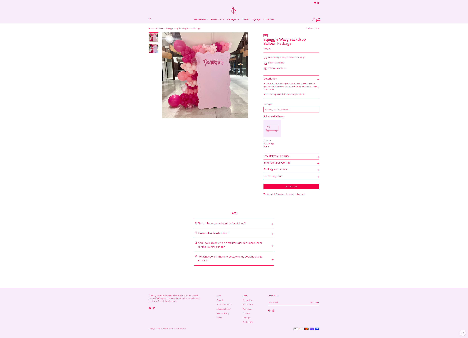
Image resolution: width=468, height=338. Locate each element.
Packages (247, 309)
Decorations (248, 300)
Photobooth (248, 304)
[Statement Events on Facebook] (315, 3)
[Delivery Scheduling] (272, 128)
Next (317, 29)
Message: (267, 104)
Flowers (246, 313)
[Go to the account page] (312, 19)
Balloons (159, 29)
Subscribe (314, 302)
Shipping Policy (224, 309)
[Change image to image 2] (153, 48)
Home (151, 29)
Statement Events (167, 328)
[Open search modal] (150, 19)
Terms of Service (224, 304)
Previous (309, 29)
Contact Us (248, 322)
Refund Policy (223, 313)
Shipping (279, 194)
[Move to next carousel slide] (317, 280)
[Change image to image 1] (153, 37)
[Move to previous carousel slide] (312, 280)
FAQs (219, 318)
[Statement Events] (234, 9)
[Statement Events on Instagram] (318, 3)
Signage (246, 318)
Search (220, 300)
